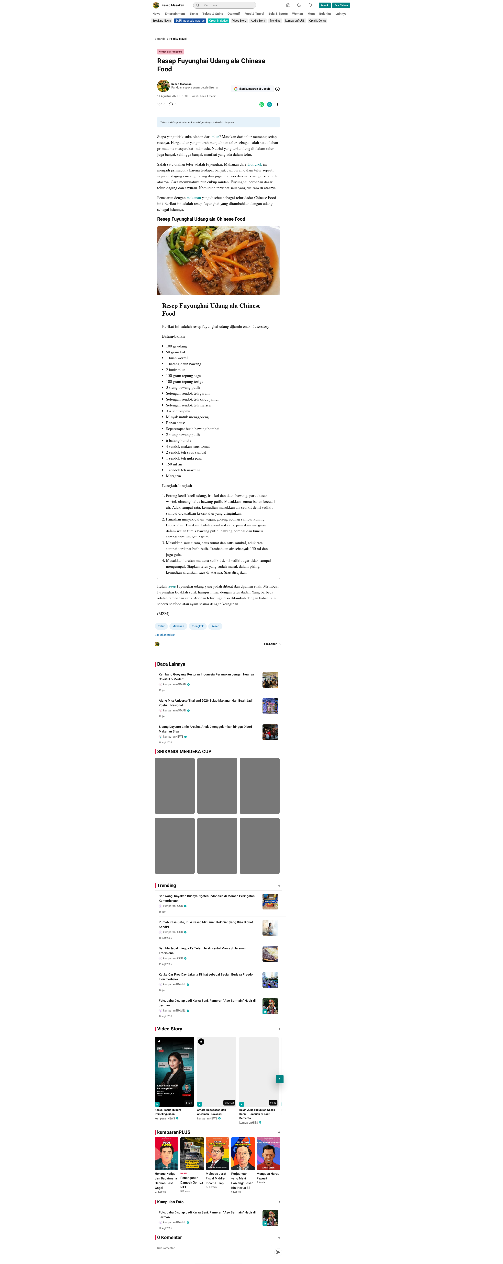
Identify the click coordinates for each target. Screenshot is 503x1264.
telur (215, 136)
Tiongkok (254, 164)
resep (172, 586)
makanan (194, 197)
